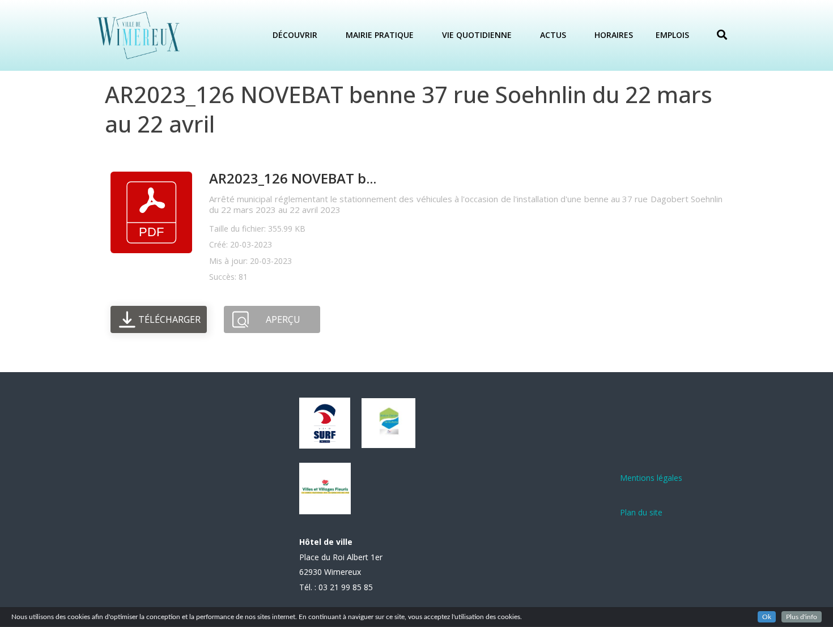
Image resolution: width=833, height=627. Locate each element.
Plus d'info (801, 616)
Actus (553, 34)
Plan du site (641, 512)
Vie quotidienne (477, 34)
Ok (766, 616)
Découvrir (295, 34)
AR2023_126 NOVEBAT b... (292, 178)
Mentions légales (651, 477)
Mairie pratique (380, 34)
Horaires (613, 34)
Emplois (672, 34)
